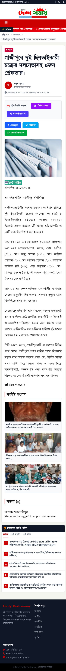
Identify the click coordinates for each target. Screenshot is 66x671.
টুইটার (32, 125)
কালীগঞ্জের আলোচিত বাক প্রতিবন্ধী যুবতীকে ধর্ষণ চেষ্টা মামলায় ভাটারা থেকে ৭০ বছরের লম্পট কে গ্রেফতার (32, 426)
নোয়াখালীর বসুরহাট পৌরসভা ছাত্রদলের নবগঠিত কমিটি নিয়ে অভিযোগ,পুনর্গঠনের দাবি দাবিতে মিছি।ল (35, 576)
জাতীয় (37, 617)
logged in (26, 516)
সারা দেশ (38, 632)
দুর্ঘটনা (37, 637)
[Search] (59, 2)
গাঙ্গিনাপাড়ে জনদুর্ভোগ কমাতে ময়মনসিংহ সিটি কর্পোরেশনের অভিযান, (35, 554)
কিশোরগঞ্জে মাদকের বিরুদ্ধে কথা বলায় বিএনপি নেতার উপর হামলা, (31, 457)
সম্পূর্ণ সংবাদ (19, 113)
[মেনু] (6, 23)
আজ (5, 534)
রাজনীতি (38, 622)
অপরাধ (16, 34)
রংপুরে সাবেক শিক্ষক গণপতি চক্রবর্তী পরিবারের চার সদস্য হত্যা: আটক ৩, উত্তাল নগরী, (31, 488)
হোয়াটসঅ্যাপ (17, 132)
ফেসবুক (14, 125)
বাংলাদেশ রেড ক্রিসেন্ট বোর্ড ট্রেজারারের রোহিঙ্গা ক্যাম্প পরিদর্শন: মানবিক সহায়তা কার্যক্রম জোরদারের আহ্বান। (33, 543)
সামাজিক (38, 627)
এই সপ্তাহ (15, 534)
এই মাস (27, 534)
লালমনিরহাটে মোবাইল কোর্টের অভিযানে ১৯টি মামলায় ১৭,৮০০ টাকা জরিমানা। (32, 565)
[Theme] (64, 2)
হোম (7, 34)
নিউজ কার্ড (43, 105)
